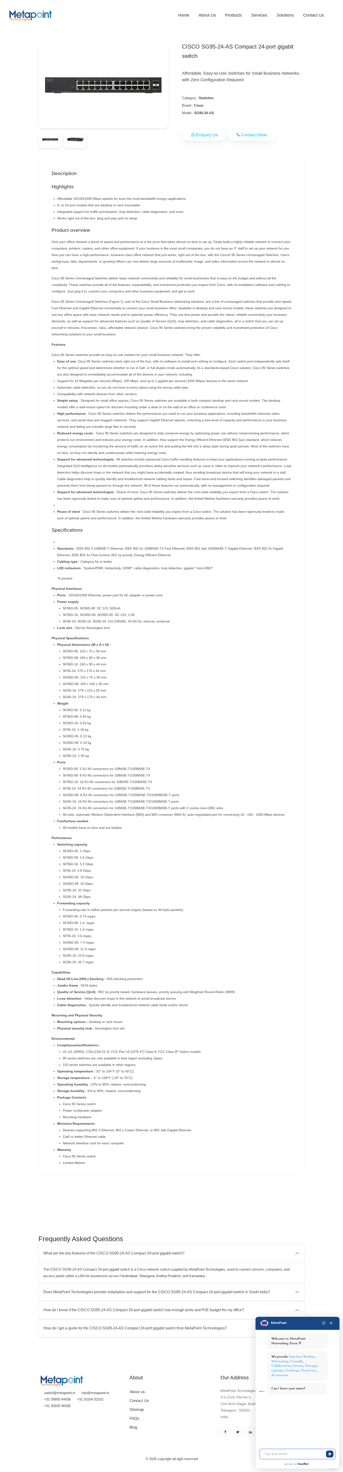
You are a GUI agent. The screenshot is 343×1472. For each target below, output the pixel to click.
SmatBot (303, 1464)
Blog (133, 1427)
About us (137, 1392)
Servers (298, 1366)
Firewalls (296, 1361)
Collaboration (281, 1366)
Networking (280, 1361)
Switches (295, 1357)
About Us (207, 15)
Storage (311, 1366)
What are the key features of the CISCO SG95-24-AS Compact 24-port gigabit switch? (114, 1253)
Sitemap (137, 1409)
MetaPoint (279, 1323)
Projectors (308, 1370)
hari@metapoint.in (95, 1393)
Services (259, 15)
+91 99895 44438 (57, 1399)
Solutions (285, 15)
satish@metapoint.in (59, 1393)
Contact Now (254, 134)
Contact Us (313, 15)
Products (233, 15)
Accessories (279, 1375)
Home (183, 15)
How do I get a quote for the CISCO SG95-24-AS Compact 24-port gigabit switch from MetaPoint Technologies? (135, 1328)
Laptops (277, 1370)
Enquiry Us (207, 134)
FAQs (134, 1418)
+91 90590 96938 (57, 1406)
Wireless (309, 1357)
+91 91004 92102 (90, 1399)
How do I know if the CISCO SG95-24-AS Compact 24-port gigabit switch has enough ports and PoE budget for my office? (143, 1310)
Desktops (292, 1370)
